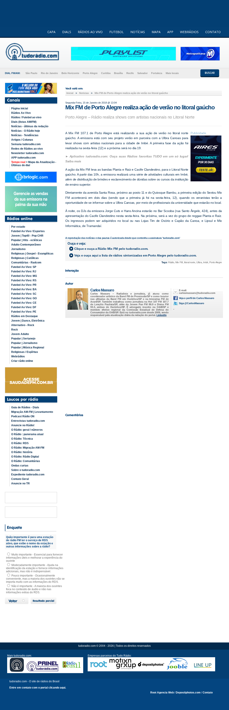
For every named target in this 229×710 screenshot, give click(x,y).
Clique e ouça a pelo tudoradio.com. (111, 248)
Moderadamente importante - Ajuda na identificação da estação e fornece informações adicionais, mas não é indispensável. (34, 568)
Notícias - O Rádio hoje (25, 130)
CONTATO (213, 32)
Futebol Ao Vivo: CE (23, 302)
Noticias (84, 93)
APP (170, 32)
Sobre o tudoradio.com (25, 470)
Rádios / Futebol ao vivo (26, 117)
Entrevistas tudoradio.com (28, 420)
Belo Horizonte (70, 73)
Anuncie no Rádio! (22, 425)
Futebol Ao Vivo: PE (23, 311)
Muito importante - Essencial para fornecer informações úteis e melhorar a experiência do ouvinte (34, 557)
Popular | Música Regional (27, 347)
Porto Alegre (90, 73)
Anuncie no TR (20, 483)
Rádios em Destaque (24, 316)
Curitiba (105, 73)
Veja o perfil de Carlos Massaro (196, 298)
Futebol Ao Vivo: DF (23, 307)
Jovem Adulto (20, 334)
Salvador (142, 73)
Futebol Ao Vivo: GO (24, 298)
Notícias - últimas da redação (29, 126)
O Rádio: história (21, 452)
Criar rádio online (22, 360)
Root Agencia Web (162, 692)
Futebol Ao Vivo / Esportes (28, 231)
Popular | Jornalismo (24, 343)
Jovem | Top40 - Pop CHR (27, 235)
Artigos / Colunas (22, 139)
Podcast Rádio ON (22, 416)
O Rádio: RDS (20, 443)
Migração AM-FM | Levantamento (32, 411)
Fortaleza (156, 73)
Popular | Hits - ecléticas (26, 240)
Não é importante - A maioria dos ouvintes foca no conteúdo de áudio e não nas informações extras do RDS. (34, 589)
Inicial (69, 93)
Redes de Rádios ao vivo (27, 148)
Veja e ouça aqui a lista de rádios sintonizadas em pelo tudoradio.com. (135, 255)
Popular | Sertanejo (23, 338)
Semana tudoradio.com (26, 144)
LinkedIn (162, 315)
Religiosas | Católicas (25, 258)
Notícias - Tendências (24, 135)
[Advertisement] (143, 364)
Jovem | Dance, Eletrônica (28, 320)
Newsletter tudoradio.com (27, 153)
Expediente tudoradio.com (28, 474)
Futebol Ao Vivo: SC (23, 293)
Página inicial (19, 108)
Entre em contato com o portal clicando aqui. (37, 687)
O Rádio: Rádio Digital (25, 456)
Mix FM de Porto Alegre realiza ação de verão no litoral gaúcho (131, 93)
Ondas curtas (19, 465)
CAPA (51, 32)
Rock (14, 329)
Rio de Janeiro (49, 73)
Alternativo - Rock (22, 325)
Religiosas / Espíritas (24, 352)
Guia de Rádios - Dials (25, 407)
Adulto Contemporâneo (26, 244)
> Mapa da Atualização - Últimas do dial (33, 164)
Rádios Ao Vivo (21, 112)
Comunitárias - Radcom (26, 262)
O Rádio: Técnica (22, 438)
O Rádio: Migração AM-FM (27, 447)
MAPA (156, 32)
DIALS (66, 32)
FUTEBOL (116, 32)
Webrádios (18, 356)
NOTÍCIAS (137, 32)
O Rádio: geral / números (27, 429)
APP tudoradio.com (23, 157)
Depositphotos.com (188, 692)
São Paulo (31, 73)
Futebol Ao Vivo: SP (23, 267)
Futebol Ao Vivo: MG (24, 276)
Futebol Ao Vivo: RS (23, 280)
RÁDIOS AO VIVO (90, 32)
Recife (130, 73)
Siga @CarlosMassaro (191, 303)
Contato (208, 692)
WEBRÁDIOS (189, 32)
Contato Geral (20, 479)
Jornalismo (18, 249)
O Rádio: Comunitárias (25, 461)
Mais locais (172, 73)
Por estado (18, 226)
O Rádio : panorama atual (27, 434)
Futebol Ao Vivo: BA (24, 289)
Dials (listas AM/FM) (23, 121)
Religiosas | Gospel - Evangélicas (32, 253)
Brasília (118, 73)
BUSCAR (210, 73)
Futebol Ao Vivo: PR (23, 284)
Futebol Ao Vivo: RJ (23, 271)
